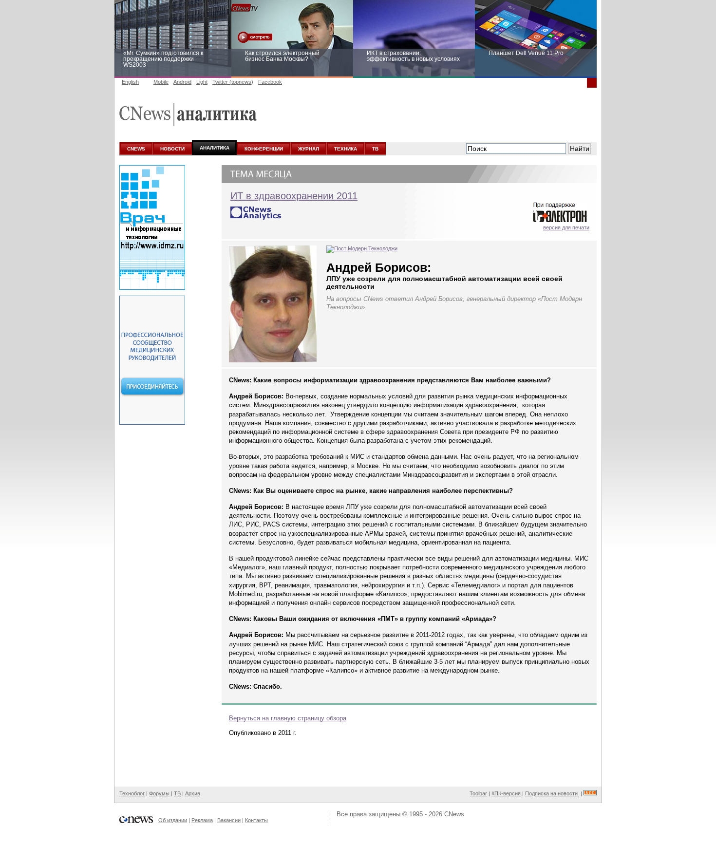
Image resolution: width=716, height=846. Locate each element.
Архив (192, 793)
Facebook (270, 82)
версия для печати (566, 227)
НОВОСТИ (172, 148)
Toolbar (478, 793)
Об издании (172, 820)
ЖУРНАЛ (308, 148)
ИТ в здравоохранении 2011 (294, 195)
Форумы (159, 793)
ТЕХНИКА (345, 148)
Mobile (161, 82)
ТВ (375, 148)
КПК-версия (506, 793)
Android (182, 82)
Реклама (202, 820)
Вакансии (229, 820)
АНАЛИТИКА (214, 147)
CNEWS (136, 148)
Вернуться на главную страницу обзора (287, 718)
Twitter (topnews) (232, 82)
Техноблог (132, 793)
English (130, 82)
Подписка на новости (552, 793)
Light (201, 82)
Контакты (256, 820)
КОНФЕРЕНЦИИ (264, 148)
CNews (454, 814)
